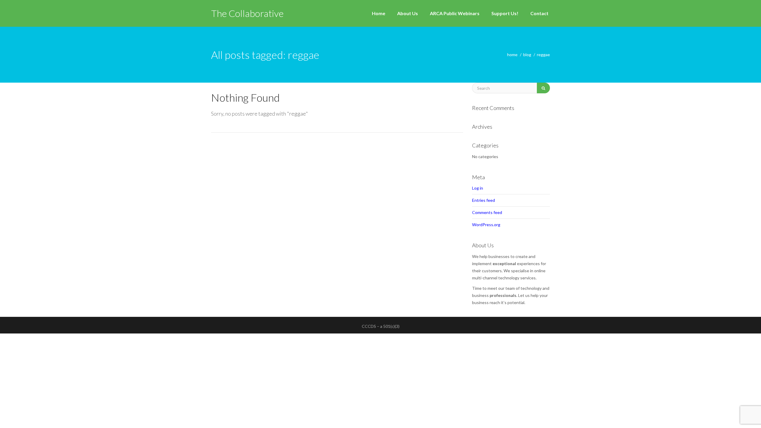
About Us (407, 13)
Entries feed (483, 200)
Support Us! (504, 13)
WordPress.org (486, 224)
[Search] (543, 88)
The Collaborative (247, 13)
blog (527, 54)
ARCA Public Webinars (454, 13)
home (512, 54)
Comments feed (487, 212)
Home (378, 13)
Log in (477, 188)
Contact (539, 13)
